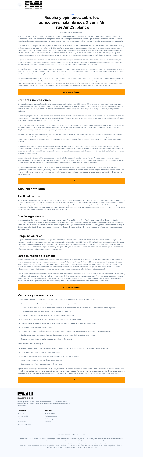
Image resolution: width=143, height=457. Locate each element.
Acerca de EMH (50, 413)
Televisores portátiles (24, 424)
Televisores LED (23, 416)
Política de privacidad (52, 419)
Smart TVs (21, 413)
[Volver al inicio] (74, 5)
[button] (20, 5)
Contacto (48, 421)
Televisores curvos (24, 419)
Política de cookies (51, 416)
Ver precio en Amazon (71, 92)
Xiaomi (71, 14)
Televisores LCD (23, 421)
